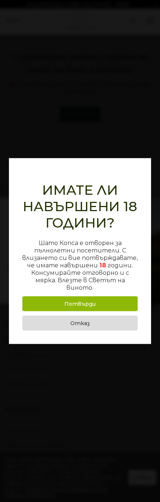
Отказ (80, 323)
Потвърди (80, 303)
